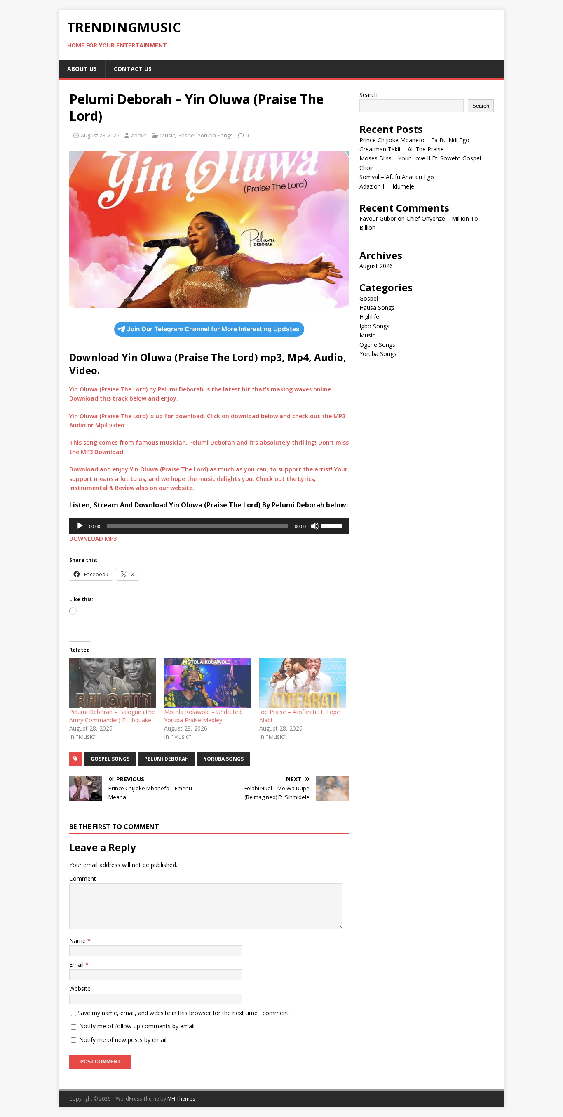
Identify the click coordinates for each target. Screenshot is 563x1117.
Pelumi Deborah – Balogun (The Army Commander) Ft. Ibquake (112, 716)
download (189, 416)
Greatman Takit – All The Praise (401, 149)
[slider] (333, 525)
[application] (209, 526)
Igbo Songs (374, 326)
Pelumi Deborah (166, 758)
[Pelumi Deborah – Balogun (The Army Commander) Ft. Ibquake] (112, 683)
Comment (82, 878)
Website (80, 988)
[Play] (80, 526)
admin (139, 135)
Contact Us (133, 69)
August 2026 (376, 266)
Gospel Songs (110, 758)
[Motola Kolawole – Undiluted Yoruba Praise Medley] (207, 683)
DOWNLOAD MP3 (93, 538)
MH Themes (181, 1098)
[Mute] (315, 526)
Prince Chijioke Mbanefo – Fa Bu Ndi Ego (414, 140)
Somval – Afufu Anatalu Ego (396, 177)
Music (167, 135)
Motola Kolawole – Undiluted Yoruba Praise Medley (203, 716)
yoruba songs (224, 758)
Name (78, 941)
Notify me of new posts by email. (123, 1040)
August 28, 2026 (100, 135)
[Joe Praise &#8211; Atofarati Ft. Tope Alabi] (302, 683)
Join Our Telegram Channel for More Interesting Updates (213, 329)
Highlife (369, 316)
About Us (82, 69)
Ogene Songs (377, 345)
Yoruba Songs (215, 135)
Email (77, 965)
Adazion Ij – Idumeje (386, 186)
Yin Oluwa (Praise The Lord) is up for (122, 416)
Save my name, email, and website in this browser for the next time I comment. (183, 1013)
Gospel (186, 135)
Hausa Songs (376, 307)
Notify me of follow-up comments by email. (137, 1026)
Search (368, 95)
